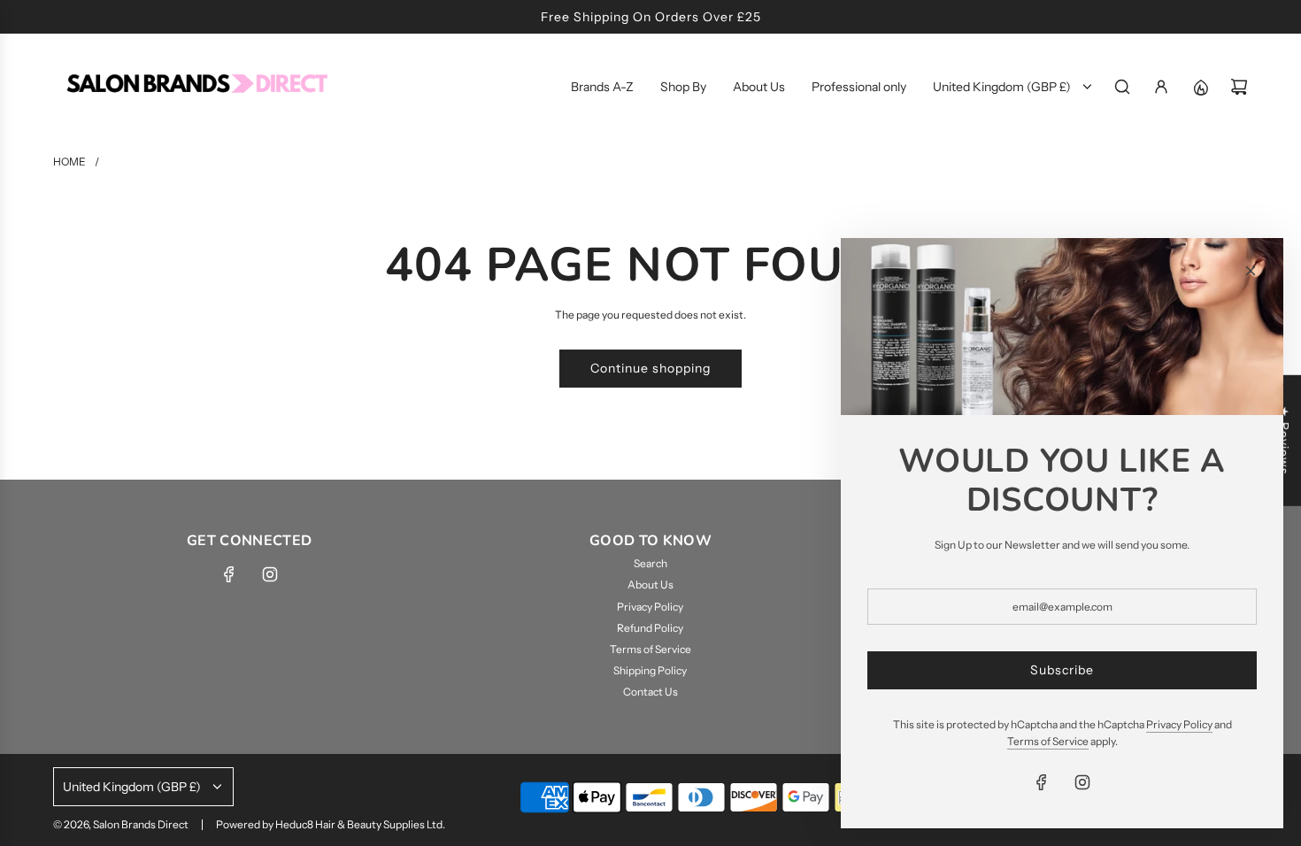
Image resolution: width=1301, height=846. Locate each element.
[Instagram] (269, 574)
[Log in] (1161, 86)
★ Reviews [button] (1284, 440)
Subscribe (1062, 670)
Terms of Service (1048, 741)
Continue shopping (650, 368)
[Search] (1122, 86)
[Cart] (1239, 86)
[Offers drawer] (1200, 86)
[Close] (1250, 270)
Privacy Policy (1179, 724)
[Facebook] (229, 574)
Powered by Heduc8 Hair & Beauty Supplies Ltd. (330, 824)
